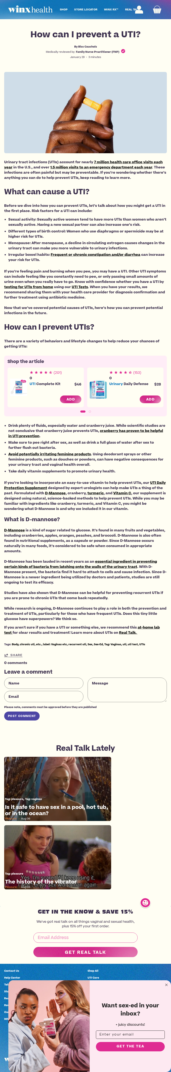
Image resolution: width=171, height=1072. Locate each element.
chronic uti (27, 644)
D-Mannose (55, 493)
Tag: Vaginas (112, 644)
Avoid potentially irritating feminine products (49, 454)
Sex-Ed (98, 644)
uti (124, 644)
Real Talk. (128, 632)
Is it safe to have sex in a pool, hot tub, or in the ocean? (56, 810)
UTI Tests (80, 287)
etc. (38, 644)
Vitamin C (122, 493)
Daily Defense (128, 384)
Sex (90, 644)
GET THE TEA (130, 1046)
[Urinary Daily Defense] (98, 387)
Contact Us (11, 971)
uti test (133, 644)
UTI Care (93, 977)
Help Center (12, 977)
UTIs (142, 644)
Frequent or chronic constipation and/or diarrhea (95, 254)
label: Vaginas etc (55, 644)
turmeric (95, 493)
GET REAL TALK (85, 952)
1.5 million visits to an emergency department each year (101, 167)
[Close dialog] (166, 984)
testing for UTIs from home (28, 287)
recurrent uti (77, 644)
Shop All (93, 971)
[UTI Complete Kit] (18, 387)
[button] (64, 9)
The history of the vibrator (41, 881)
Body (15, 644)
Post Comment (22, 716)
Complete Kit (45, 384)
